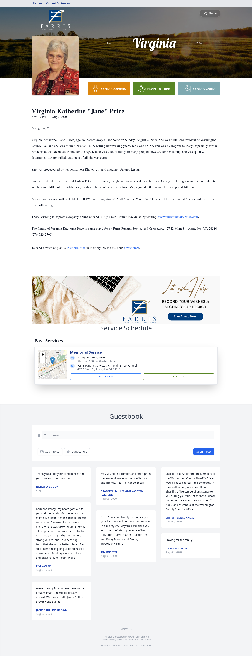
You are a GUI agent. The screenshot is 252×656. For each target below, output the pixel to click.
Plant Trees (178, 376)
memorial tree (76, 247)
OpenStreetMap (130, 645)
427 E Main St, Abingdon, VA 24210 (98, 369)
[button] (52, 360)
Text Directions (105, 376)
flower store (131, 247)
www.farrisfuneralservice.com (178, 216)
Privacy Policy (115, 639)
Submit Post (203, 451)
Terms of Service (136, 639)
